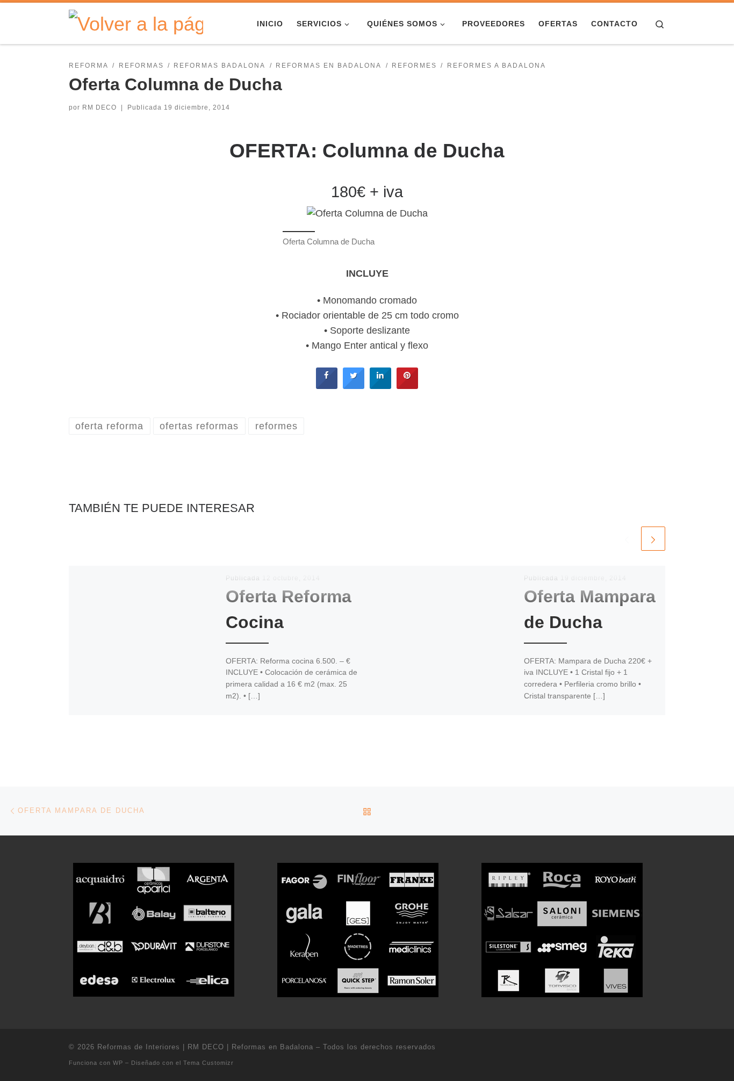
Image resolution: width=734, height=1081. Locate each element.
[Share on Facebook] (326, 385)
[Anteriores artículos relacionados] (627, 539)
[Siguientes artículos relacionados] (653, 539)
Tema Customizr (208, 1063)
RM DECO (99, 107)
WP (118, 1063)
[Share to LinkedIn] (380, 385)
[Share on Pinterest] (407, 385)
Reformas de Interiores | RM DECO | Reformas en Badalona (205, 1047)
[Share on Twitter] (353, 385)
